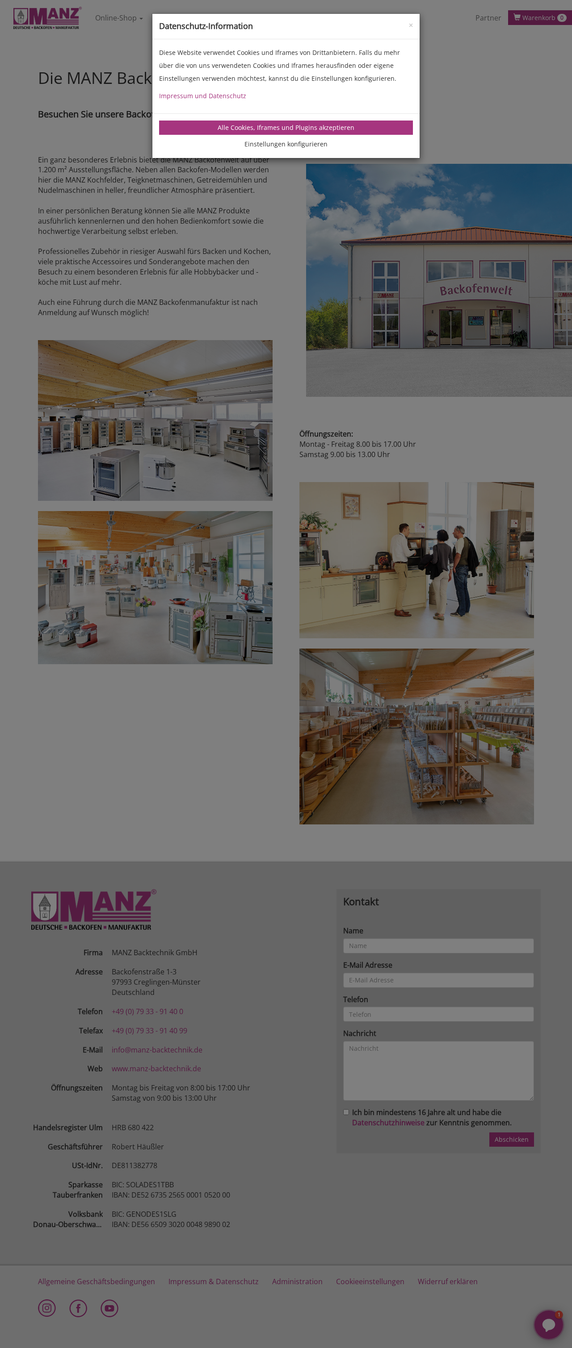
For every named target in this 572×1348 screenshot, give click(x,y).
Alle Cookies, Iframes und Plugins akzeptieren (286, 127)
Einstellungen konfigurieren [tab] (286, 144)
